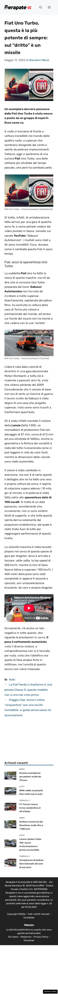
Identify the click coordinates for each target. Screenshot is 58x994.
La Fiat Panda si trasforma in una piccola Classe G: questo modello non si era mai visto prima (28, 689)
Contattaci (29, 917)
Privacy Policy (41, 936)
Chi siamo (13, 936)
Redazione (26, 936)
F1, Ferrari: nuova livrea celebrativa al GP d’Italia (30, 808)
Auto (12, 679)
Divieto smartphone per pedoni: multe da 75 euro (30, 777)
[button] (40, 7)
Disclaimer (29, 940)
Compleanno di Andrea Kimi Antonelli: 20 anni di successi (31, 864)
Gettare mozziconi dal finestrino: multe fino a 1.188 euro (31, 825)
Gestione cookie (50, 992)
